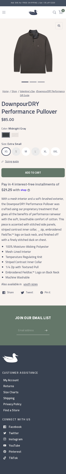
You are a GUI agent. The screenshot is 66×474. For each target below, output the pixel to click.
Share (10, 292)
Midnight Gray (5, 135)
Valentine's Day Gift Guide (27, 93)
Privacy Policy (12, 404)
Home (5, 91)
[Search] (54, 12)
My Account (11, 380)
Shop (14, 91)
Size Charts (10, 392)
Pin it (48, 292)
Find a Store (11, 410)
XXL (55, 151)
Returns (8, 386)
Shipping (9, 398)
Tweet (29, 292)
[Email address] (45, 330)
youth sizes (30, 284)
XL (45, 151)
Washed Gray (15, 135)
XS (6, 151)
